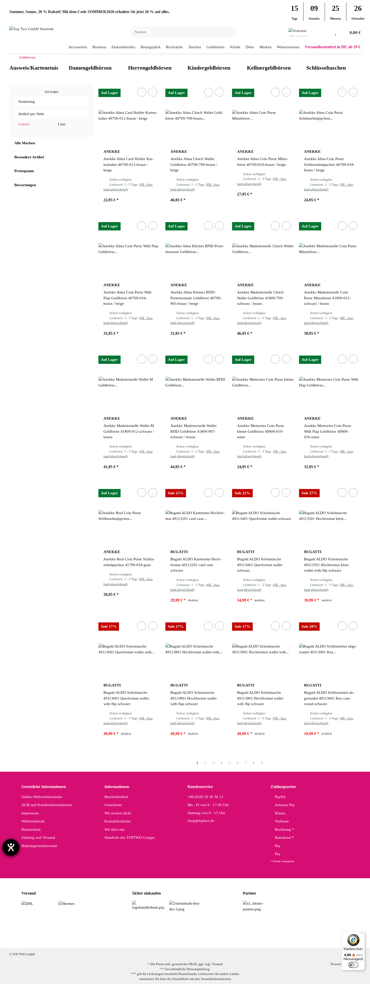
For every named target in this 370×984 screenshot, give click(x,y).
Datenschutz (31, 829)
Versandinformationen (216, 979)
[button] (327, 32)
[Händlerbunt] (148, 905)
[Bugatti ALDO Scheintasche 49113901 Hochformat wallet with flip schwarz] (263, 649)
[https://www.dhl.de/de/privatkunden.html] (27, 903)
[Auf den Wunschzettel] (152, 92)
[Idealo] (259, 906)
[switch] (353, 965)
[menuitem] (78, 47)
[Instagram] (176, 940)
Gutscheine (113, 805)
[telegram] (207, 940)
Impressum (30, 813)
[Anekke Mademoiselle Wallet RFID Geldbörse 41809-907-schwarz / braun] (196, 382)
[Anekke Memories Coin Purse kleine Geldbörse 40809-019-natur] (263, 382)
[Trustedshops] (185, 906)
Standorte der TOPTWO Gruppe (129, 837)
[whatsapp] (192, 940)
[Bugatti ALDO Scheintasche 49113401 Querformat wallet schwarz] (263, 516)
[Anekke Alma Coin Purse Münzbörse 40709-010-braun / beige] (263, 115)
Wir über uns (114, 829)
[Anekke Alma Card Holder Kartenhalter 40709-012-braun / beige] (129, 115)
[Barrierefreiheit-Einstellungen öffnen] (11, 847)
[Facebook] (160, 940)
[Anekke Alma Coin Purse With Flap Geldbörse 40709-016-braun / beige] (129, 249)
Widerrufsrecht (33, 821)
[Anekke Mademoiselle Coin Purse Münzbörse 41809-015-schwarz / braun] (330, 249)
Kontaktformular (117, 821)
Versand (217, 964)
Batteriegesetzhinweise (39, 846)
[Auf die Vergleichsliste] (141, 92)
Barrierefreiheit (116, 797)
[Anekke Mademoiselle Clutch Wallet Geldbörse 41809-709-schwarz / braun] (263, 249)
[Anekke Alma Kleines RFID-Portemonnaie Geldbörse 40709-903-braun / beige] (196, 249)
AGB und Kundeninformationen (46, 805)
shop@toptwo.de (201, 821)
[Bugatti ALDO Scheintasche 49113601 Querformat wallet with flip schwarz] (129, 649)
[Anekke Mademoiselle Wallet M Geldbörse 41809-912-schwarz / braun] (129, 382)
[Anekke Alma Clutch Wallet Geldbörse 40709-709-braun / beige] (196, 115)
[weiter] (270, 763)
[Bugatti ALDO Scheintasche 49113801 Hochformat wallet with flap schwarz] (196, 649)
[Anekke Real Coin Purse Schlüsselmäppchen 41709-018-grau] (129, 516)
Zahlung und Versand (38, 837)
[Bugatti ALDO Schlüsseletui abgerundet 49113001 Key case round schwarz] (330, 649)
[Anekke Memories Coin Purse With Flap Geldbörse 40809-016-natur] (330, 382)
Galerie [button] (23, 124)
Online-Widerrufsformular (41, 797)
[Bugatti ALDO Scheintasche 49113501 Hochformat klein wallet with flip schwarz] (330, 516)
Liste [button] (61, 124)
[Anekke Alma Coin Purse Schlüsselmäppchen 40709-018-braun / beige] (330, 115)
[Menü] (362, 934)
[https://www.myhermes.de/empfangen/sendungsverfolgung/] (66, 903)
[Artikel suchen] (230, 32)
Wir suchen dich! (117, 813)
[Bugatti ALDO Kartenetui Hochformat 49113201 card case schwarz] (196, 516)
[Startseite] (10, 57)
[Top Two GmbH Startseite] (31, 29)
